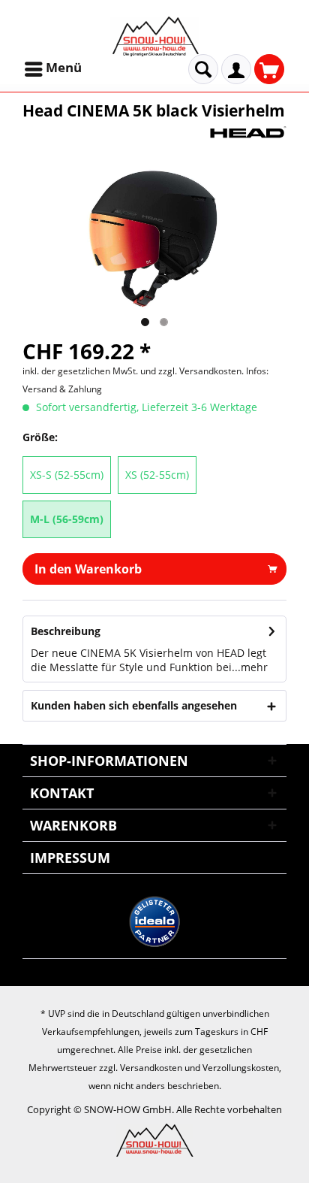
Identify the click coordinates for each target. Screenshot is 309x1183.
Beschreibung (65, 631)
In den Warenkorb (88, 569)
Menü (64, 67)
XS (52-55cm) (157, 474)
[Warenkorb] (269, 69)
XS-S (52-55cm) (67, 474)
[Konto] (236, 69)
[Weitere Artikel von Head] (248, 134)
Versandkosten (151, 1067)
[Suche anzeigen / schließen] (203, 69)
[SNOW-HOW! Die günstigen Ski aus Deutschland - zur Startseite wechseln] (155, 36)
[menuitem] (54, 69)
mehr (254, 667)
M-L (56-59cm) (67, 519)
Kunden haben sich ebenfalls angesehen (134, 705)
